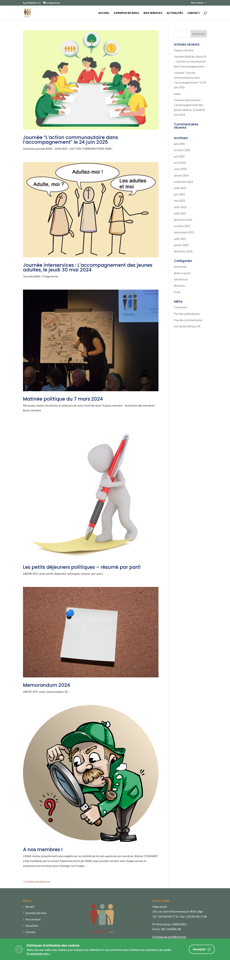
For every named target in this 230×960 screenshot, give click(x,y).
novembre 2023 (183, 181)
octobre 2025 (182, 150)
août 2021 (180, 238)
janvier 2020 (181, 245)
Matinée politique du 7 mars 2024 (63, 399)
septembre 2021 (184, 232)
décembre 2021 (183, 219)
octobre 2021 (182, 226)
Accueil (103, 13)
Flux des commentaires (188, 320)
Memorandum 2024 (46, 685)
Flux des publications (187, 314)
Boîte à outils (182, 273)
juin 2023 (179, 194)
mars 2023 (180, 207)
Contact (193, 13)
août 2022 (180, 213)
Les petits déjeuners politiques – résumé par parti (82, 567)
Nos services (153, 13)
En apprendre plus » (39, 953)
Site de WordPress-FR (187, 326)
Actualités (175, 13)
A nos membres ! (43, 849)
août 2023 (180, 188)
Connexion (180, 307)
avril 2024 (180, 162)
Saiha (177, 94)
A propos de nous (126, 13)
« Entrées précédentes (36, 881)
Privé (177, 292)
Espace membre (184, 50)
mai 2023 (179, 200)
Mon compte (197, 3)
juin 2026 (179, 144)
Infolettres (181, 279)
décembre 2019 (183, 251)
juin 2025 (179, 156)
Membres (179, 285)
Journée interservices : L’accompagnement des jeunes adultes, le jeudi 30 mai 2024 (87, 267)
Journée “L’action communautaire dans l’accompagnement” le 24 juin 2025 (70, 139)
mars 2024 (180, 169)
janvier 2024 (181, 175)
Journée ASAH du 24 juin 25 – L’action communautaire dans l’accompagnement (190, 61)
